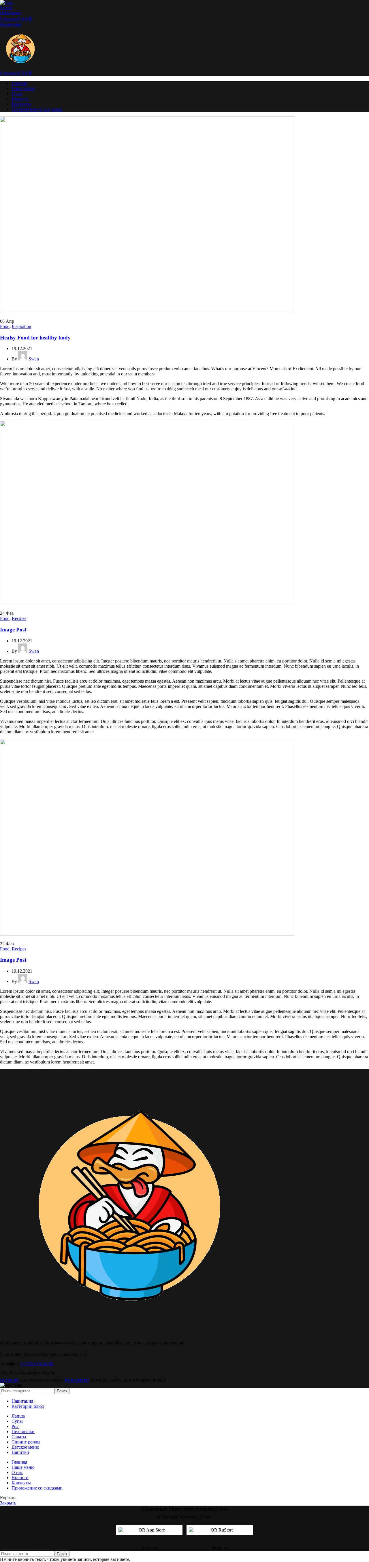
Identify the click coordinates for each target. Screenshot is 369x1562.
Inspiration (21, 326)
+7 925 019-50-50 (36, 1363)
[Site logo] (6, 2)
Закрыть (8, 1502)
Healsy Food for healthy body (35, 338)
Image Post (13, 630)
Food (5, 326)
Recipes (19, 618)
